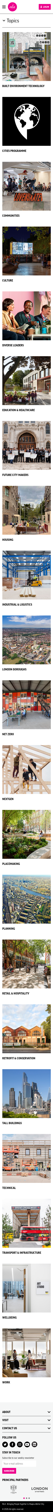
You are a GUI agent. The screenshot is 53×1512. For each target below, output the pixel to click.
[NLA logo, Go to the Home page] (12, 6)
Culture (7, 280)
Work (6, 1382)
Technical (9, 1187)
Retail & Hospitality (15, 993)
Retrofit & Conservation (18, 1058)
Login (46, 7)
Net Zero (8, 734)
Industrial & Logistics (17, 604)
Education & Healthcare (18, 410)
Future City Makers (15, 475)
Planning (8, 928)
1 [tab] (24, 1498)
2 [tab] (26, 1498)
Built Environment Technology (23, 86)
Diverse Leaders (13, 345)
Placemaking (11, 863)
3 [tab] (29, 1498)
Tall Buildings (12, 1123)
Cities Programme (14, 150)
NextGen (8, 799)
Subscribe (9, 1471)
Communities (11, 215)
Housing (7, 539)
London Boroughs (14, 669)
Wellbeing (9, 1317)
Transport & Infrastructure (21, 1252)
